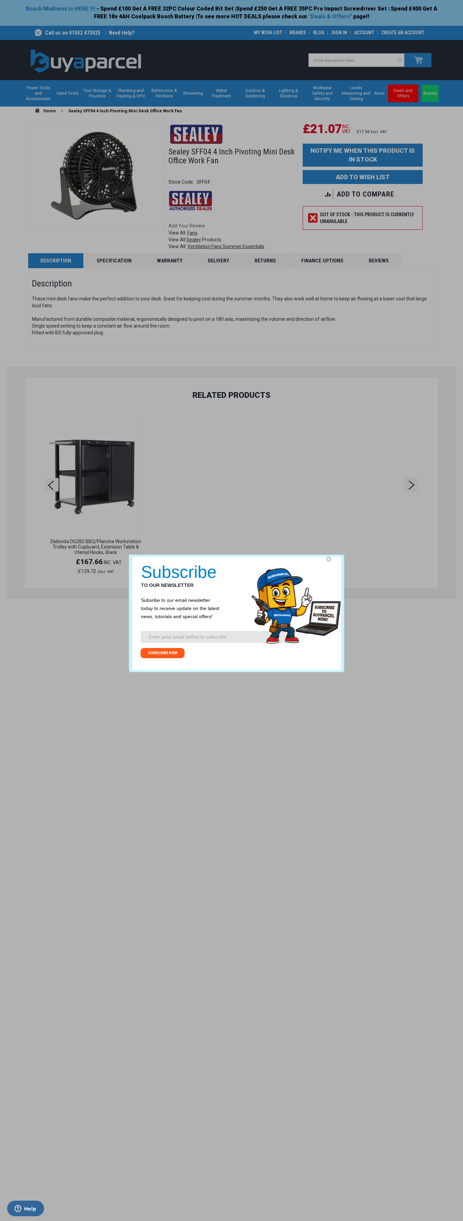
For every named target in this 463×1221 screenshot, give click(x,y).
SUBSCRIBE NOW (162, 653)
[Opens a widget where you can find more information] (25, 1209)
